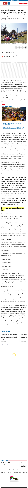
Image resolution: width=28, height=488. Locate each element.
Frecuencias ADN (9, 472)
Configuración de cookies (18, 474)
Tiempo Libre (6, 8)
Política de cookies (8, 474)
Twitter (19, 47)
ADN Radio (6, 3)
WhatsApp (25, 47)
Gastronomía (10, 344)
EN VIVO (23, 3)
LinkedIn (22, 47)
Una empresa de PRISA (14, 478)
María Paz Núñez (5, 51)
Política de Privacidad (23, 472)
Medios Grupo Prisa (14, 481)
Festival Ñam (19, 92)
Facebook (16, 47)
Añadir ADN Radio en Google (10, 56)
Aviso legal (16, 472)
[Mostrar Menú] (1, 3)
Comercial (3, 472)
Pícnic (4, 344)
